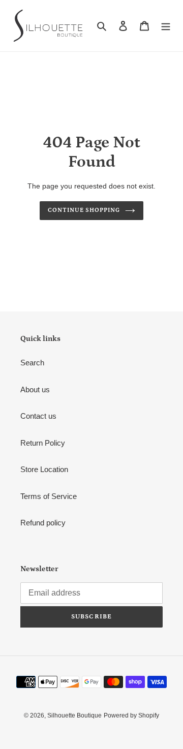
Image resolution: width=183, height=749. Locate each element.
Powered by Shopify (131, 715)
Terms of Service (48, 496)
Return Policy (42, 443)
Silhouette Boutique (74, 715)
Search (32, 362)
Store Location (44, 469)
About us (35, 389)
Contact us (38, 416)
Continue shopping (84, 210)
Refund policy (43, 522)
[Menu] (165, 26)
